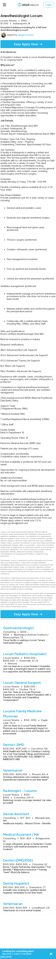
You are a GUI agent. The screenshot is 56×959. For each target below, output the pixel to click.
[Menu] (4, 4)
